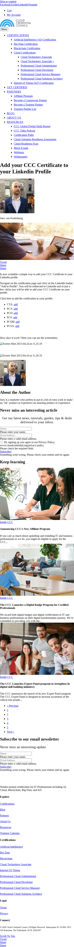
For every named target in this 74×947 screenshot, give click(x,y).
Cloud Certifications (25, 52)
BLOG (11, 113)
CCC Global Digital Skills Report (32, 126)
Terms (3, 907)
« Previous (12, 705)
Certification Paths (24, 135)
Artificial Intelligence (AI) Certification (35, 39)
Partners (4, 815)
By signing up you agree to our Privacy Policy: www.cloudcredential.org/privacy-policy (27, 444)
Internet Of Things (10, 870)
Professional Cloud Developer (37, 69)
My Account (13, 14)
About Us (5, 821)
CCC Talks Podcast (24, 130)
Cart (9, 10)
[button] (6, 451)
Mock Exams (21, 148)
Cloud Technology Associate (36, 56)
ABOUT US (14, 117)
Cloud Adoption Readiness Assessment (35, 139)
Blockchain (6, 858)
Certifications (7, 803)
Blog (2, 809)
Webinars (19, 152)
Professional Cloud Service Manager (40, 74)
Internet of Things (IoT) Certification (34, 82)
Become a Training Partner (28, 104)
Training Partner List (25, 108)
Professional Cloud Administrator (39, 65)
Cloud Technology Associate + (37, 61)
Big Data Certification (26, 43)
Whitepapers (20, 156)
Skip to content (8, 1)
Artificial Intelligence (11, 846)
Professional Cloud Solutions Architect (42, 78)
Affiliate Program (23, 95)
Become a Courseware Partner (30, 100)
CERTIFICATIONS (18, 35)
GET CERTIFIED (17, 87)
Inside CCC (6, 522)
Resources (5, 827)
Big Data (5, 852)
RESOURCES (15, 121)
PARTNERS (14, 91)
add (16, 304)
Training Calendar (10, 833)
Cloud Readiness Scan (26, 143)
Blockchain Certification (27, 48)
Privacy (4, 913)
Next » (10, 731)
